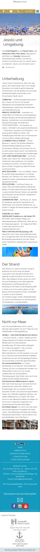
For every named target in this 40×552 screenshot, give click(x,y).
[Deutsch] (22, 444)
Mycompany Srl (29, 550)
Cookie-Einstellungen (20, 459)
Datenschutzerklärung (20, 454)
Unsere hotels (20, 450)
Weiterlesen (10, 67)
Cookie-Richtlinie (20, 457)
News (20, 447)
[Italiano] (15, 444)
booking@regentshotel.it (22, 479)
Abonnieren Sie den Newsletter (20, 494)
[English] (18, 444)
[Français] (25, 444)
